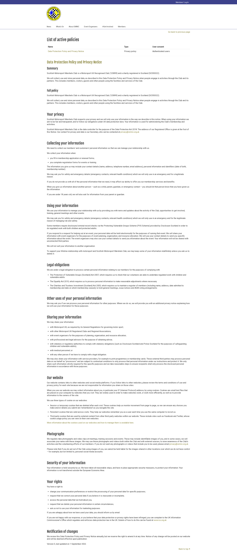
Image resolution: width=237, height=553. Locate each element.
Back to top (184, 549)
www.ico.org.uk (160, 520)
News (49, 27)
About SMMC (74, 27)
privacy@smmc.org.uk (129, 132)
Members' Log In (182, 2)
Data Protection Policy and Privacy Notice (66, 51)
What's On (60, 27)
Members (122, 27)
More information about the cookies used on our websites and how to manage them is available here (90, 423)
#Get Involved (107, 27)
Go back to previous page (179, 32)
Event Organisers (90, 27)
